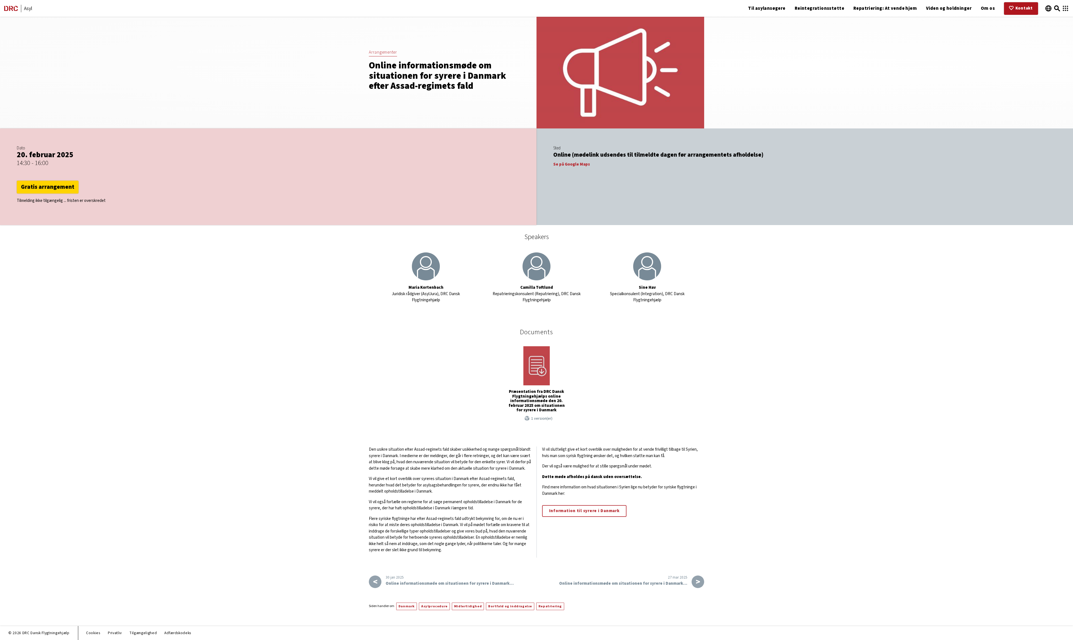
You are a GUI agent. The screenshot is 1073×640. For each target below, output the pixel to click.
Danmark (406, 606)
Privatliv (115, 633)
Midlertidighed (468, 606)
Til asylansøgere (766, 8)
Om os (988, 8)
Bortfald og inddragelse (510, 606)
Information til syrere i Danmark (584, 511)
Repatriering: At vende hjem (885, 8)
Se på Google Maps (571, 164)
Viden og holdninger (949, 8)
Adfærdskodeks (177, 633)
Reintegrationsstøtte (819, 8)
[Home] (11, 10)
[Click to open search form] (1057, 8)
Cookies (93, 633)
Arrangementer (383, 52)
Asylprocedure (434, 606)
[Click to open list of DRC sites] (1065, 8)
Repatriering (550, 606)
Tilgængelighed (143, 633)
